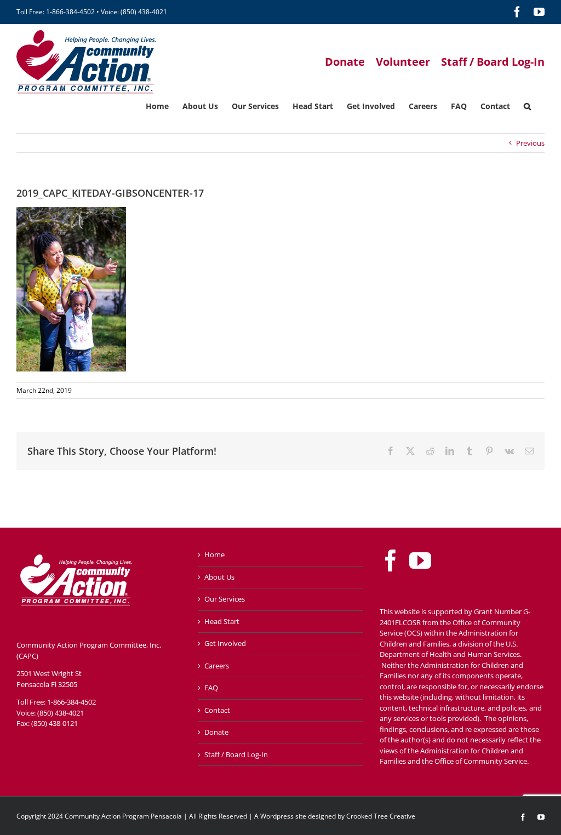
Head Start (221, 621)
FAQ (211, 688)
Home (214, 554)
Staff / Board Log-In (236, 754)
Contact (217, 710)
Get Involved (225, 643)
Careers (216, 666)
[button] (527, 105)
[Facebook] (391, 560)
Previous (530, 143)
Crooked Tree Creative (380, 816)
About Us (219, 577)
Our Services (224, 599)
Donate (216, 732)
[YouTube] (420, 560)
